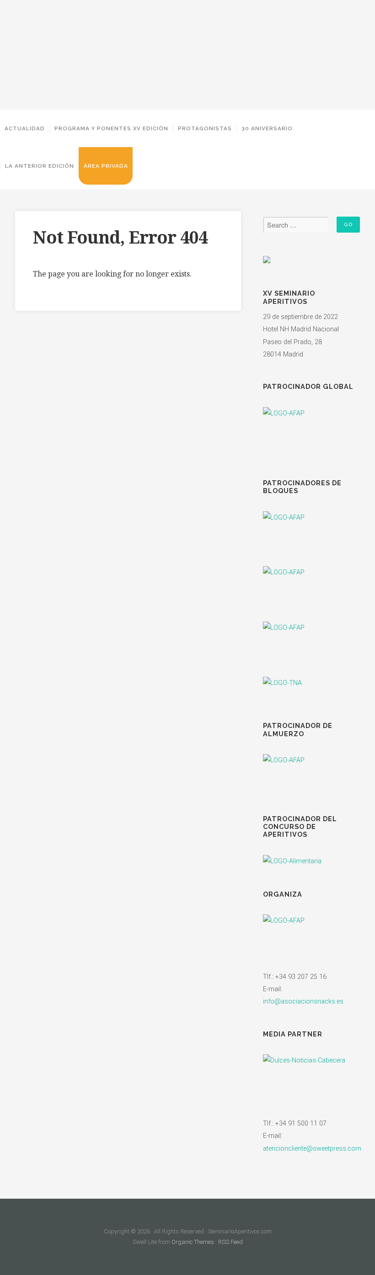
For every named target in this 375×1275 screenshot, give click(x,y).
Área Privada (106, 166)
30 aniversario (267, 128)
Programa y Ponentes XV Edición (111, 128)
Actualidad (25, 128)
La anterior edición (39, 166)
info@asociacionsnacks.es (303, 1001)
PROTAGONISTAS (205, 128)
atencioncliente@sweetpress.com (312, 1149)
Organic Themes (192, 1241)
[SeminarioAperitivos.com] (187, 55)
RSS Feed (230, 1241)
